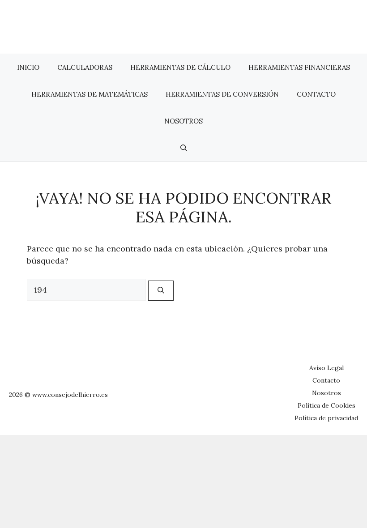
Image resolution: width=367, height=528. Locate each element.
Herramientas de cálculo (180, 67)
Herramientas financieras (299, 67)
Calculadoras (84, 67)
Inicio (28, 67)
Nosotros (183, 121)
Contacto (316, 94)
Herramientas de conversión (222, 94)
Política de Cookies (326, 405)
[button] (183, 148)
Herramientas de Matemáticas (89, 94)
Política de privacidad (326, 418)
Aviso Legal (326, 368)
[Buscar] (161, 291)
